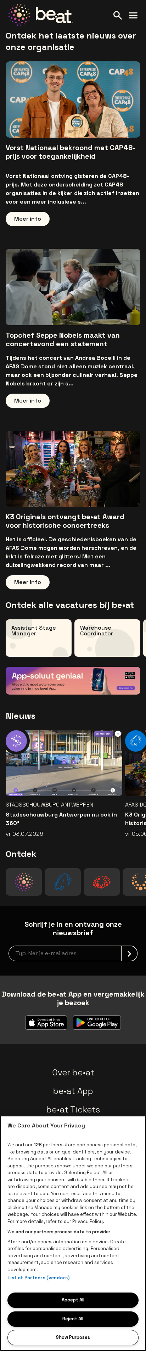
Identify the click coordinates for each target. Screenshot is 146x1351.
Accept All (73, 1300)
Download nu (105, 678)
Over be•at (73, 1072)
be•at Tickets (73, 1109)
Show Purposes (73, 1337)
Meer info (27, 218)
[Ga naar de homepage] (41, 15)
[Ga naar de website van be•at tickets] (24, 882)
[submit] (129, 953)
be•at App (73, 1090)
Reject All (72, 1319)
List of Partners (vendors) (38, 1278)
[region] (73, 1233)
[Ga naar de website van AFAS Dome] (62, 882)
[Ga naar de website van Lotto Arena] (102, 882)
